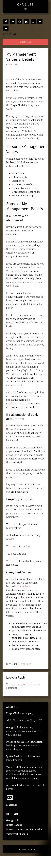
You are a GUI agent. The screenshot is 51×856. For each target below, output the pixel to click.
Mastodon (11, 804)
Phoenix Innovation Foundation (24, 741)
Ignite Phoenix (14, 824)
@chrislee (25, 42)
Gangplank (24, 586)
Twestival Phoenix (17, 766)
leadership (25, 664)
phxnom (11, 785)
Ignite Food (12, 756)
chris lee (25, 4)
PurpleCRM (12, 713)
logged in (25, 684)
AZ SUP (10, 720)
